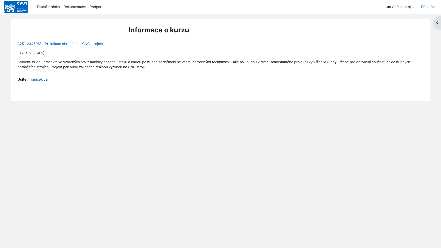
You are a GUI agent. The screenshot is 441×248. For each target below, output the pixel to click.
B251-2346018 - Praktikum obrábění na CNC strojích (60, 44)
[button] (400, 7)
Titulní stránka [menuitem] (48, 7)
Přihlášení (429, 7)
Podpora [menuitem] (96, 7)
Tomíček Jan (39, 79)
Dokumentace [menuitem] (74, 7)
